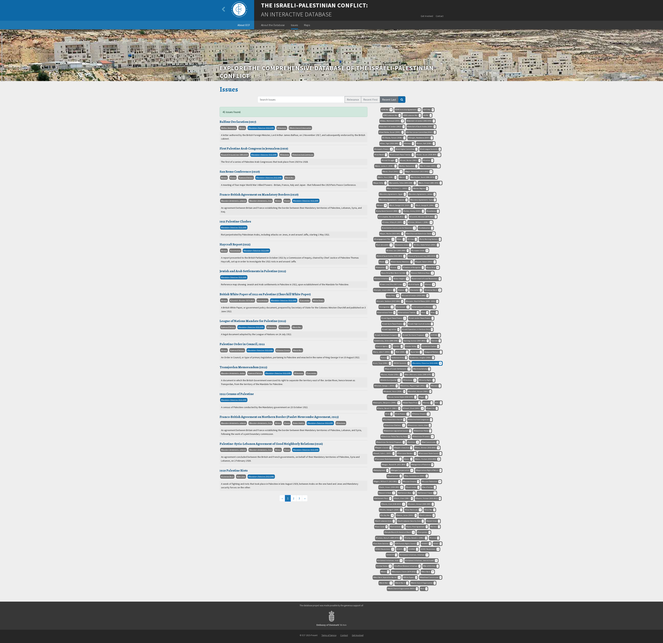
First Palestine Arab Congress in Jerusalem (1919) (254, 148)
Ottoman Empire (283, 350)
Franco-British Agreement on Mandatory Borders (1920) (259, 194)
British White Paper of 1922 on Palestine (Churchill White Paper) (265, 294)
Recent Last (389, 99)
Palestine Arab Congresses (303, 155)
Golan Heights (299, 423)
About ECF (244, 25)
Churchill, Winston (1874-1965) (242, 300)
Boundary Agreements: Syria (261, 201)
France (233, 177)
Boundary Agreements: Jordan (233, 373)
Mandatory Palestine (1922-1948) (261, 128)
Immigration (236, 250)
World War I (290, 177)
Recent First (370, 99)
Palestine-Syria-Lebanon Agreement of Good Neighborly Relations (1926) (271, 443)
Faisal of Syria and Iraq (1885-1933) (235, 155)
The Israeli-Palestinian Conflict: (314, 5)
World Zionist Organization (300, 128)
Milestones (282, 128)
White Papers (319, 300)
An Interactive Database (296, 14)
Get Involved (427, 16)
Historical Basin (228, 476)
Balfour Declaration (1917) (238, 121)
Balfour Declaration (229, 128)
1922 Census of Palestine (237, 394)
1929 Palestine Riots (234, 470)
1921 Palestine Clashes (235, 221)
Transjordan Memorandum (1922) (243, 367)
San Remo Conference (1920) (240, 171)
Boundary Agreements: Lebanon (234, 201)
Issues (294, 25)
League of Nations (246, 177)
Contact (439, 16)
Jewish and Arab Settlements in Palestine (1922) (253, 271)
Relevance (353, 99)
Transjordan (305, 300)
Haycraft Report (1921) (235, 244)
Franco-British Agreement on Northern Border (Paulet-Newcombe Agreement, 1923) (279, 416)
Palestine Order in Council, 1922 (242, 344)
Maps (307, 25)
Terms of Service (328, 635)
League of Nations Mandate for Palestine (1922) (253, 321)
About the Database (273, 25)
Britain (242, 128)
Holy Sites (241, 476)
